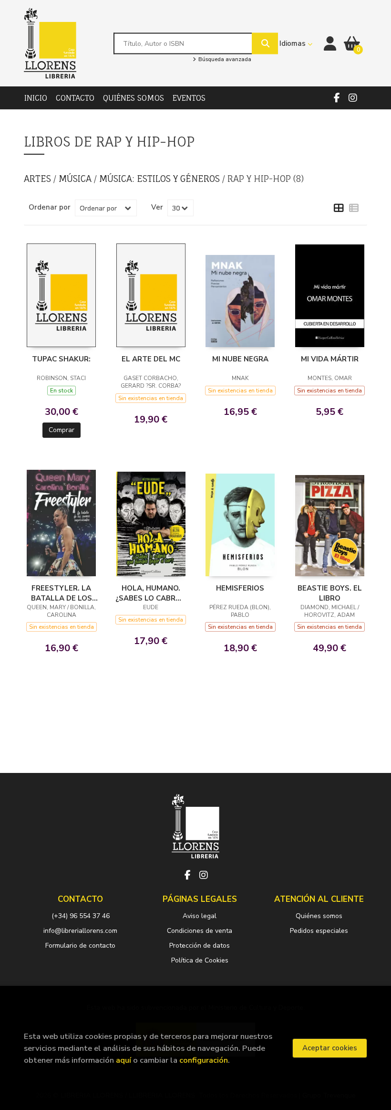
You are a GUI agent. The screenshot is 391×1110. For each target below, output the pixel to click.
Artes (38, 178)
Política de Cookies (199, 960)
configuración (203, 1060)
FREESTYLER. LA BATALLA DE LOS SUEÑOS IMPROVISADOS (61, 593)
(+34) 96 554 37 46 (80, 915)
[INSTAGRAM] (353, 98)
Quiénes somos (319, 915)
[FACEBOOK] (336, 98)
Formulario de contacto (80, 945)
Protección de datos (199, 945)
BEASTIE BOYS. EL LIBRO (330, 593)
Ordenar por (50, 207)
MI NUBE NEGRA (240, 359)
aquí (123, 1060)
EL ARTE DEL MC (151, 359)
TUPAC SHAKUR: (61, 359)
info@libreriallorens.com (80, 930)
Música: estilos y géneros (160, 178)
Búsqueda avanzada (224, 59)
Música (76, 178)
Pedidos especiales (319, 930)
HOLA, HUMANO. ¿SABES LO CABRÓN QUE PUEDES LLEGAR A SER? (150, 593)
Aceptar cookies (329, 1048)
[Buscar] (265, 43)
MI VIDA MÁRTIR (330, 359)
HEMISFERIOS (240, 588)
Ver (157, 207)
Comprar (61, 429)
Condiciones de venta (199, 930)
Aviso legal (199, 915)
